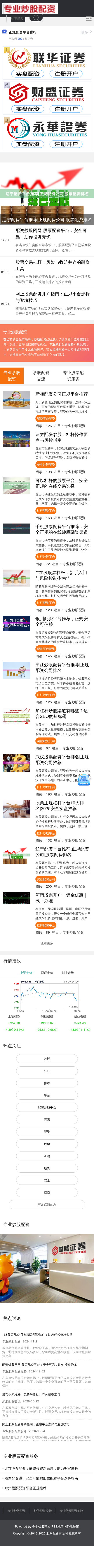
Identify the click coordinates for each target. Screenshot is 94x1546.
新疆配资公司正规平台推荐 (61, 394)
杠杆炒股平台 (46, 556)
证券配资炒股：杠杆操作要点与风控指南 (61, 437)
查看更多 (47, 943)
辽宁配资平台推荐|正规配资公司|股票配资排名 (62, 851)
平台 (47, 1095)
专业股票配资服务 (72, 1510)
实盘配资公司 (46, 741)
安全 (47, 1180)
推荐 (47, 1083)
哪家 (47, 1119)
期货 (47, 1168)
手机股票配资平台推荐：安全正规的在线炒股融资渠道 (61, 529)
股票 (47, 1144)
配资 (47, 1131)
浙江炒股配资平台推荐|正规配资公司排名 (62, 667)
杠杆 (47, 1071)
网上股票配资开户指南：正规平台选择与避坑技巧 (36, 1424)
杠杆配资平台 (46, 510)
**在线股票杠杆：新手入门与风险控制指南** (61, 575)
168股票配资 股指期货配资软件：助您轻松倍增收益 (37, 1334)
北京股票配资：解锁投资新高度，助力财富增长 (41, 1468)
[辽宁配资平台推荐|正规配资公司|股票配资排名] (47, 193)
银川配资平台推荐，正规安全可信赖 (61, 621)
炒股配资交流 (43, 1510)
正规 (47, 1156)
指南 (47, 1192)
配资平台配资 (46, 418)
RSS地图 (57, 1526)
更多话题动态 (47, 1204)
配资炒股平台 (47, 1107)
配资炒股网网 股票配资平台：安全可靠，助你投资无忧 (39, 1364)
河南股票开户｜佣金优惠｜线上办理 (61, 897)
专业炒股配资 (46, 464)
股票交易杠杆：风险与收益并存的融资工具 (31, 1394)
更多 (84, 32)
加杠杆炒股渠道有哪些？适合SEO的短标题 (61, 713)
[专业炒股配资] (30, 8)
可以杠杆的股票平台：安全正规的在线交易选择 (61, 483)
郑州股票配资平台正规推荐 (26, 1487)
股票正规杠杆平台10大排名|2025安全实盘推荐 (59, 805)
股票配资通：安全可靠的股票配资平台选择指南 (41, 1478)
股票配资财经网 (57, 1533)
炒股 (47, 1058)
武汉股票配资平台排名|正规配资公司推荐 (62, 759)
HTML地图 (71, 1526)
